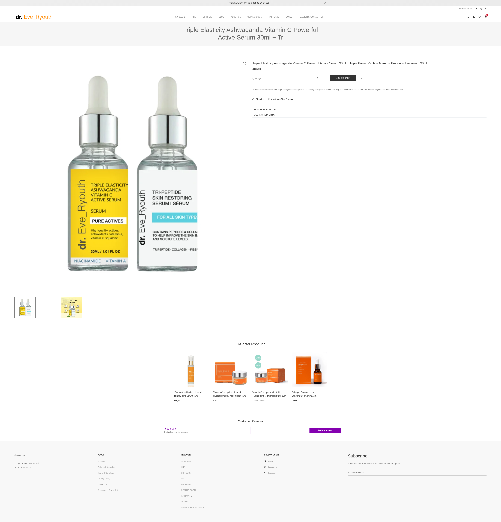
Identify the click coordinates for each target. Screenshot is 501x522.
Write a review (325, 430)
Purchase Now (464, 9)
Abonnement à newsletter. (109, 490)
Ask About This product (282, 99)
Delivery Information (106, 467)
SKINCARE (180, 17)
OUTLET (289, 17)
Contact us (102, 484)
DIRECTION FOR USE (264, 109)
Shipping (259, 99)
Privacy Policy (104, 479)
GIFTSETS (207, 17)
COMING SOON (254, 17)
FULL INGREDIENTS (263, 114)
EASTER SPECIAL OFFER (312, 17)
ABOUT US (236, 17)
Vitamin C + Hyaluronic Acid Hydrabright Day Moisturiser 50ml (229, 394)
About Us (102, 461)
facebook (272, 473)
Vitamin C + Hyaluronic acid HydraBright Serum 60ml (187, 394)
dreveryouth (19, 455)
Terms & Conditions (106, 473)
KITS (194, 17)
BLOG (221, 17)
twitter (270, 461)
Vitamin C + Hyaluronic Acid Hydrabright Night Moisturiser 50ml (269, 394)
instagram (272, 467)
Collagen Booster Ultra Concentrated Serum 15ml (304, 394)
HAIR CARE (274, 17)
